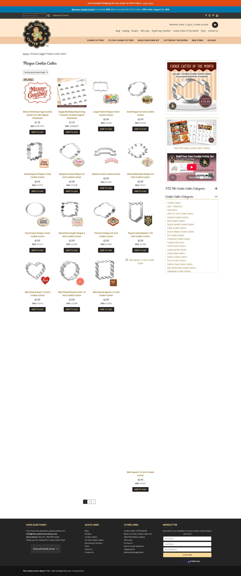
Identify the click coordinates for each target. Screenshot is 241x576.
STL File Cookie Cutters (120, 40)
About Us (88, 549)
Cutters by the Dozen (175, 40)
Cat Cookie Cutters (175, 235)
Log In (189, 24)
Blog (118, 30)
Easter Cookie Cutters (177, 257)
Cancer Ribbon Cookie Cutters (180, 231)
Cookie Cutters (95, 40)
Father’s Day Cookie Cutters (179, 264)
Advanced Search (61, 15)
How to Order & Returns (134, 546)
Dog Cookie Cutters (176, 253)
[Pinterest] (213, 15)
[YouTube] (217, 15)
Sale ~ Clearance (174, 206)
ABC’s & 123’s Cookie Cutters (180, 213)
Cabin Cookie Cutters (176, 228)
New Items (197, 40)
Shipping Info (129, 549)
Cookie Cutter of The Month (185, 30)
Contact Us (213, 30)
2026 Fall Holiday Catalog (134, 537)
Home (25, 53)
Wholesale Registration (134, 552)
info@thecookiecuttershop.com (41, 534)
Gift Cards (145, 30)
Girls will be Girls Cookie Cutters (181, 267)
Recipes (134, 30)
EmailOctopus (195, 561)
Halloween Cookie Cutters (179, 271)
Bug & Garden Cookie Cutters (180, 224)
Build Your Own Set (148, 40)
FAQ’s (203, 30)
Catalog (125, 30)
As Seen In (128, 543)
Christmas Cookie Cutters (178, 239)
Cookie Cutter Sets (175, 242)
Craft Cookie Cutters (176, 246)
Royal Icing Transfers (161, 30)
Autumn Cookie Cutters (177, 217)
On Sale (212, 40)
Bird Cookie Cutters (176, 221)
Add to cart (38, 132)
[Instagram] (210, 15)
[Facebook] (206, 15)
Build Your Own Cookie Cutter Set (138, 534)
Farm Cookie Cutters (176, 260)
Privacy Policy (78, 571)
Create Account (201, 24)
